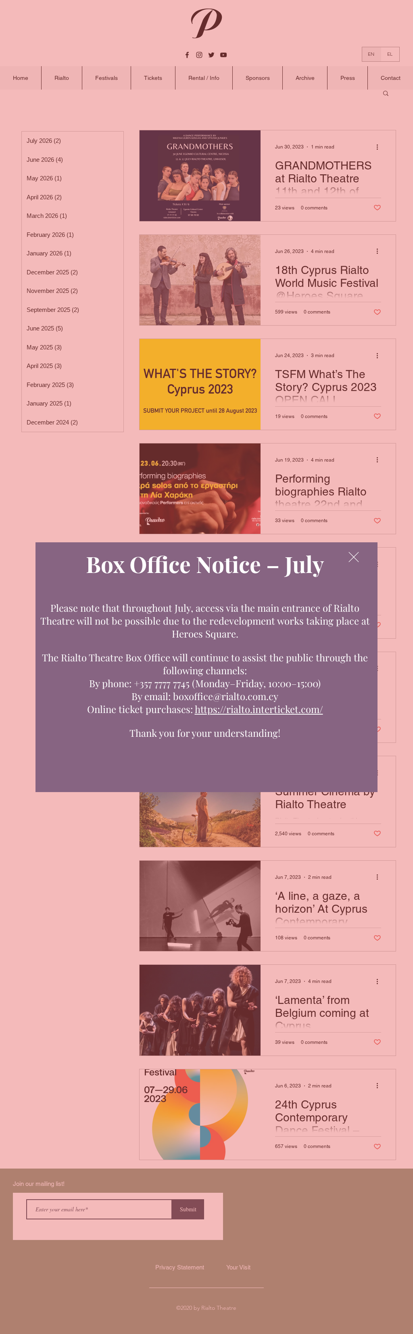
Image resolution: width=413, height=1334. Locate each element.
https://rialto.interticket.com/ (259, 709)
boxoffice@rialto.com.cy (225, 696)
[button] (354, 557)
